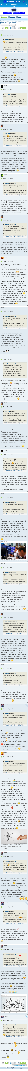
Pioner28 (7, 224)
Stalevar (7, 39)
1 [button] (8, 28)
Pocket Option (3, 1067)
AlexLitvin (7, 133)
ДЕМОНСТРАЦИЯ (8, 12)
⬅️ (19, 17)
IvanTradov (8, 94)
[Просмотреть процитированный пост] (15, 40)
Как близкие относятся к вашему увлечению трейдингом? (12, 22)
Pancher (7, 363)
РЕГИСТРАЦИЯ (16, 12)
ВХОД (23, 12)
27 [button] (18, 28)
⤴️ (11, 17)
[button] (3, 28)
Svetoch (7, 861)
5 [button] (15, 28)
